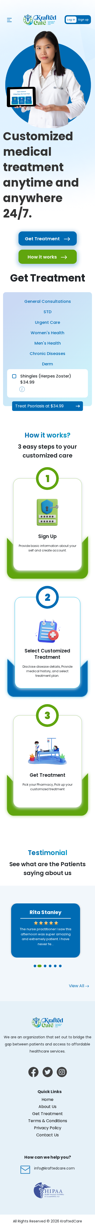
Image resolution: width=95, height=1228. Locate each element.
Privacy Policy (47, 1128)
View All (77, 986)
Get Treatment (43, 238)
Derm (47, 364)
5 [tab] (55, 966)
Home (47, 1099)
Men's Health (47, 343)
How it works (43, 257)
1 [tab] (34, 966)
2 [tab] (40, 966)
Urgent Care (47, 322)
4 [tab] (50, 966)
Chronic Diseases (47, 353)
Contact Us (47, 1135)
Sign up (83, 20)
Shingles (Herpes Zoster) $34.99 (45, 379)
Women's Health (47, 333)
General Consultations (47, 301)
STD (47, 312)
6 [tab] (60, 966)
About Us (47, 1107)
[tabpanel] (45, 930)
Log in (71, 20)
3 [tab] (45, 966)
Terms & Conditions (47, 1121)
